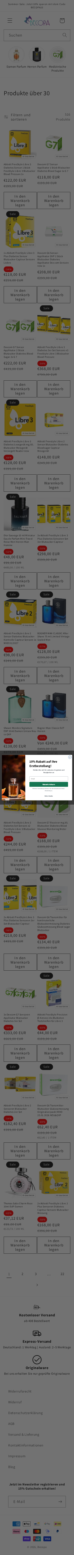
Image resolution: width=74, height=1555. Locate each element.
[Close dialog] (69, 757)
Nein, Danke (49, 796)
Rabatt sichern (49, 784)
